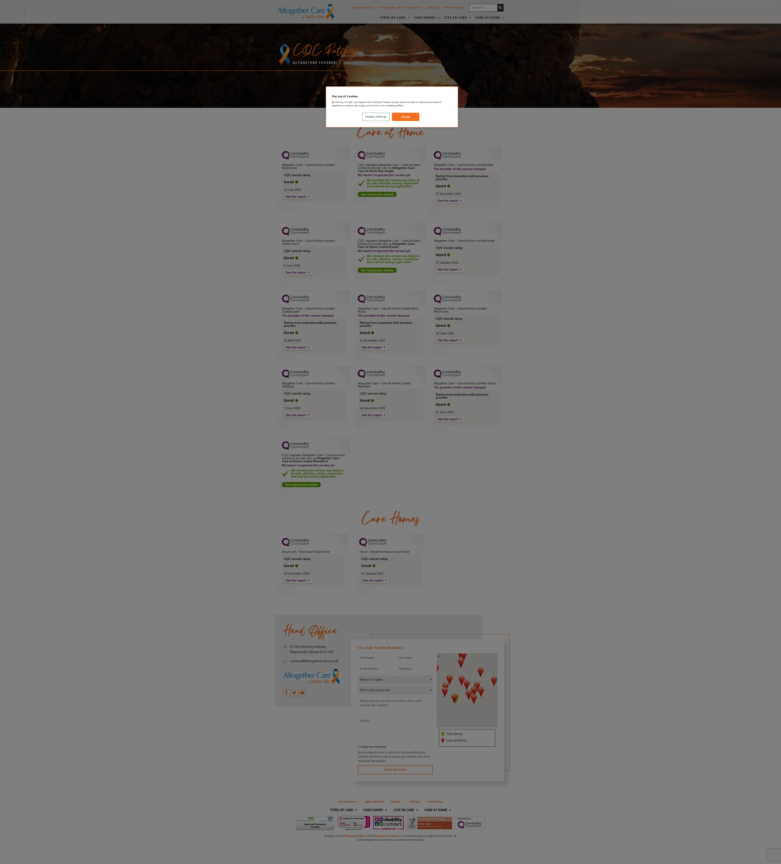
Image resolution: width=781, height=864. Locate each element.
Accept (405, 116)
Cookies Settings (376, 116)
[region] (392, 107)
